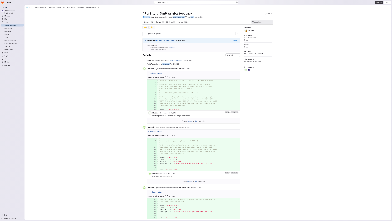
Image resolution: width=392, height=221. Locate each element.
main (192, 17)
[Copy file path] (167, 77)
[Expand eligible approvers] (237, 33)
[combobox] (231, 55)
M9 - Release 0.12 (253, 54)
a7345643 (172, 47)
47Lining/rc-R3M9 (178, 17)
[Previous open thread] (265, 22)
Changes (182, 22)
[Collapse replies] (149, 73)
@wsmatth (166, 64)
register (189, 121)
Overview (148, 22)
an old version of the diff (184, 187)
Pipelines (170, 22)
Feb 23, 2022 (199, 17)
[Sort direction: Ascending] (238, 55)
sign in (197, 121)
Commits (159, 22)
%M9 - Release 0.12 (176, 60)
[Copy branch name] (186, 17)
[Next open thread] (269, 22)
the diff (178, 69)
